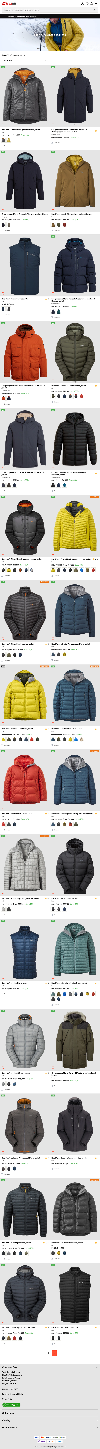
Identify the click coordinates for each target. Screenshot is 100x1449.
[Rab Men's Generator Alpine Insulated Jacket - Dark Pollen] (9, 140)
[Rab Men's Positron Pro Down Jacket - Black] (9, 824)
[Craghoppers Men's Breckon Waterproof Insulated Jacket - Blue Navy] (9, 398)
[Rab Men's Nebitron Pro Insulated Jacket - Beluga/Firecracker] (76, 396)
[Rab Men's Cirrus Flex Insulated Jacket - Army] (9, 654)
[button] (96, 131)
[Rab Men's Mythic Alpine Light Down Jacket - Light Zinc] (3, 909)
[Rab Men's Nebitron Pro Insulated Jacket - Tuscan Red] (81, 396)
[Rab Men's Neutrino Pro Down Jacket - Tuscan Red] (31, 739)
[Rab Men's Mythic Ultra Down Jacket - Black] (53, 1252)
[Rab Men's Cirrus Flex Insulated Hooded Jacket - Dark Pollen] (53, 570)
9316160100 (13, 1389)
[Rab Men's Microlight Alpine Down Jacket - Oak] (58, 993)
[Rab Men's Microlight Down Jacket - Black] (14, 1253)
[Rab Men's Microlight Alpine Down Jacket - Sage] (53, 993)
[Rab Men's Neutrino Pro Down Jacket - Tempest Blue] (26, 739)
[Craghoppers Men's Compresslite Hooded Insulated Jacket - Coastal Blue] (64, 485)
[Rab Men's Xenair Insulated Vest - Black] (9, 309)
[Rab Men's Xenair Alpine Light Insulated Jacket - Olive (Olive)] (58, 224)
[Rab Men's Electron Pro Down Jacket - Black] (64, 739)
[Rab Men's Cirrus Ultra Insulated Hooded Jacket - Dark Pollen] (9, 569)
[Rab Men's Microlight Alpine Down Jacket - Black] (53, 999)
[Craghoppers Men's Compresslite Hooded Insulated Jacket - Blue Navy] (58, 485)
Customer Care (9, 1367)
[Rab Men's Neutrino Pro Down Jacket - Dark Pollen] (3, 739)
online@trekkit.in (15, 1394)
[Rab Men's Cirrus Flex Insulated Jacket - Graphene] (3, 654)
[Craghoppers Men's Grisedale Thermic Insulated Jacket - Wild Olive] (9, 224)
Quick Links (8, 1413)
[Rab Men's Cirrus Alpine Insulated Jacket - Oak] (9, 1338)
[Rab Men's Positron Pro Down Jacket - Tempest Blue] (14, 824)
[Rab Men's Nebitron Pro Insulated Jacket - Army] (53, 396)
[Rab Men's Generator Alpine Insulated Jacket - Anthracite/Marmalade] (3, 140)
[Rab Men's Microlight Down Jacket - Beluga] (3, 1253)
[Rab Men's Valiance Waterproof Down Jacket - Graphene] (3, 1168)
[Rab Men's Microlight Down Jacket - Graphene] (9, 1253)
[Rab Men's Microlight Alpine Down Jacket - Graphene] (70, 993)
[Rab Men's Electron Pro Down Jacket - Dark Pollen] (70, 739)
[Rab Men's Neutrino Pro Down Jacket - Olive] (9, 739)
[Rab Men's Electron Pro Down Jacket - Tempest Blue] (53, 739)
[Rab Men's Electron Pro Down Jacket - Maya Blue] (76, 739)
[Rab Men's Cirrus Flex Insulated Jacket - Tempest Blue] (20, 654)
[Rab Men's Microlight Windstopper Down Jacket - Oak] (64, 824)
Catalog (6, 1420)
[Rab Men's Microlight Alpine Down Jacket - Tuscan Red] (93, 993)
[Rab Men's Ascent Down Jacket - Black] (53, 909)
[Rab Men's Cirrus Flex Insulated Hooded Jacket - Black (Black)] (70, 570)
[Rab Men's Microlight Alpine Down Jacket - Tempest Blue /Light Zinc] (58, 999)
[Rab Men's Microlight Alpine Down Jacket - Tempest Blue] (76, 993)
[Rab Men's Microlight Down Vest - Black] (53, 1338)
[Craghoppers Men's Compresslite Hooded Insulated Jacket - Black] (53, 485)
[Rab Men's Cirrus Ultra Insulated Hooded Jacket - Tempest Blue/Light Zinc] (31, 569)
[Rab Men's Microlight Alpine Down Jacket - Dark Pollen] (87, 993)
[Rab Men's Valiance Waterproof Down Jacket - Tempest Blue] (14, 1168)
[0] (87, 3)
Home (4, 55)
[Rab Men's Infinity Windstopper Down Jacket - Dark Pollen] (64, 654)
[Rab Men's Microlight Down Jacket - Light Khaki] (26, 1253)
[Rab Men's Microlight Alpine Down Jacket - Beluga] (81, 993)
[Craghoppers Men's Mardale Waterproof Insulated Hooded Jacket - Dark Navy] (53, 311)
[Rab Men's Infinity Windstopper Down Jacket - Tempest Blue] (53, 654)
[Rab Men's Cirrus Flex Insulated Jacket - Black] (14, 654)
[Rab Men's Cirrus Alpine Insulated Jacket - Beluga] (20, 1338)
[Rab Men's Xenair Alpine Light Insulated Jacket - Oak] (53, 224)
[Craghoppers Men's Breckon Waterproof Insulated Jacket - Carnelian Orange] (3, 398)
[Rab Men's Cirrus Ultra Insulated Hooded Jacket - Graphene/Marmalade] (20, 569)
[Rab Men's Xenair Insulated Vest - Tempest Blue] (3, 309)
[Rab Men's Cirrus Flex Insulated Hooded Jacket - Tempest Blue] (64, 570)
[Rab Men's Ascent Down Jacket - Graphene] (58, 909)
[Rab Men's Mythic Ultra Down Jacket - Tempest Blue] (64, 1252)
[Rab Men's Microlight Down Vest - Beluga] (58, 1338)
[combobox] (50, 10)
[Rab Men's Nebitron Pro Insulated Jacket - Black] (58, 396)
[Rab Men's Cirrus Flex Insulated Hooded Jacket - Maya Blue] (81, 570)
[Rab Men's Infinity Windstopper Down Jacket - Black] (58, 654)
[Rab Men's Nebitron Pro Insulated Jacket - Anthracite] (70, 396)
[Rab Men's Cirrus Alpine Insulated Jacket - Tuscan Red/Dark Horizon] (14, 1338)
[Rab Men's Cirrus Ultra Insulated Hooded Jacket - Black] (14, 569)
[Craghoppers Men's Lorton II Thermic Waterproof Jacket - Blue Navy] (14, 485)
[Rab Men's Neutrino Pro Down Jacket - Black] (20, 739)
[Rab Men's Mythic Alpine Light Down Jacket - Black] (9, 909)
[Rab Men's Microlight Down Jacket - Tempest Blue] (20, 1253)
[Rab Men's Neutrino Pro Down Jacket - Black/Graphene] (14, 739)
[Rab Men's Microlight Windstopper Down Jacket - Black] (58, 824)
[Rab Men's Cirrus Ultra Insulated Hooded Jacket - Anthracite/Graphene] (3, 569)
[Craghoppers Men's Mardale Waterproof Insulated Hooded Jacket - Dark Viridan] (58, 311)
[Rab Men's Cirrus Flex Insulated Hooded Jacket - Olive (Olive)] (76, 570)
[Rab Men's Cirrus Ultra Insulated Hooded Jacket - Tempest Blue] (26, 569)
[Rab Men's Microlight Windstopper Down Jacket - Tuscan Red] (70, 824)
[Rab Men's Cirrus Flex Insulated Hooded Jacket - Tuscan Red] (93, 570)
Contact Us (7, 1399)
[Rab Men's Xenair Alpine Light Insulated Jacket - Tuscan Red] (64, 224)
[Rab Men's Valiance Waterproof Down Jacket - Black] (9, 1168)
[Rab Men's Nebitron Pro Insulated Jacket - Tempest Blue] (64, 396)
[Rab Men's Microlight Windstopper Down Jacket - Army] (76, 824)
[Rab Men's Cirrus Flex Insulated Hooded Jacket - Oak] (87, 570)
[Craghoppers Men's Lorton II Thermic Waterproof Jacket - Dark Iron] (3, 485)
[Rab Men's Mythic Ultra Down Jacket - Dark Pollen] (58, 1252)
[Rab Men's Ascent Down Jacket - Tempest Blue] (64, 909)
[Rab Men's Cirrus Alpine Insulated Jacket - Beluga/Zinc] (3, 1338)
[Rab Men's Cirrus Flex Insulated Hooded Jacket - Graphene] (58, 570)
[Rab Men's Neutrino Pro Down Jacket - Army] (37, 739)
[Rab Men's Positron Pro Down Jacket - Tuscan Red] (3, 824)
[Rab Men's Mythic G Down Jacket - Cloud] (3, 1083)
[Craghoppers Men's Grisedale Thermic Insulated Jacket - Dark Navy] (3, 224)
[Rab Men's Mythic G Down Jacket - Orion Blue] (14, 1083)
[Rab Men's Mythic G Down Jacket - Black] (9, 1083)
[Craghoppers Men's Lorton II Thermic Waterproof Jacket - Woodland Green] (9, 485)
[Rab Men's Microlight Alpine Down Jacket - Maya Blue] (64, 993)
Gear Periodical (9, 1427)
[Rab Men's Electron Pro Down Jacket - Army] (58, 739)
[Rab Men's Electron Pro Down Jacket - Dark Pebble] (81, 739)
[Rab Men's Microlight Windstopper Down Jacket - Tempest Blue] (53, 824)
